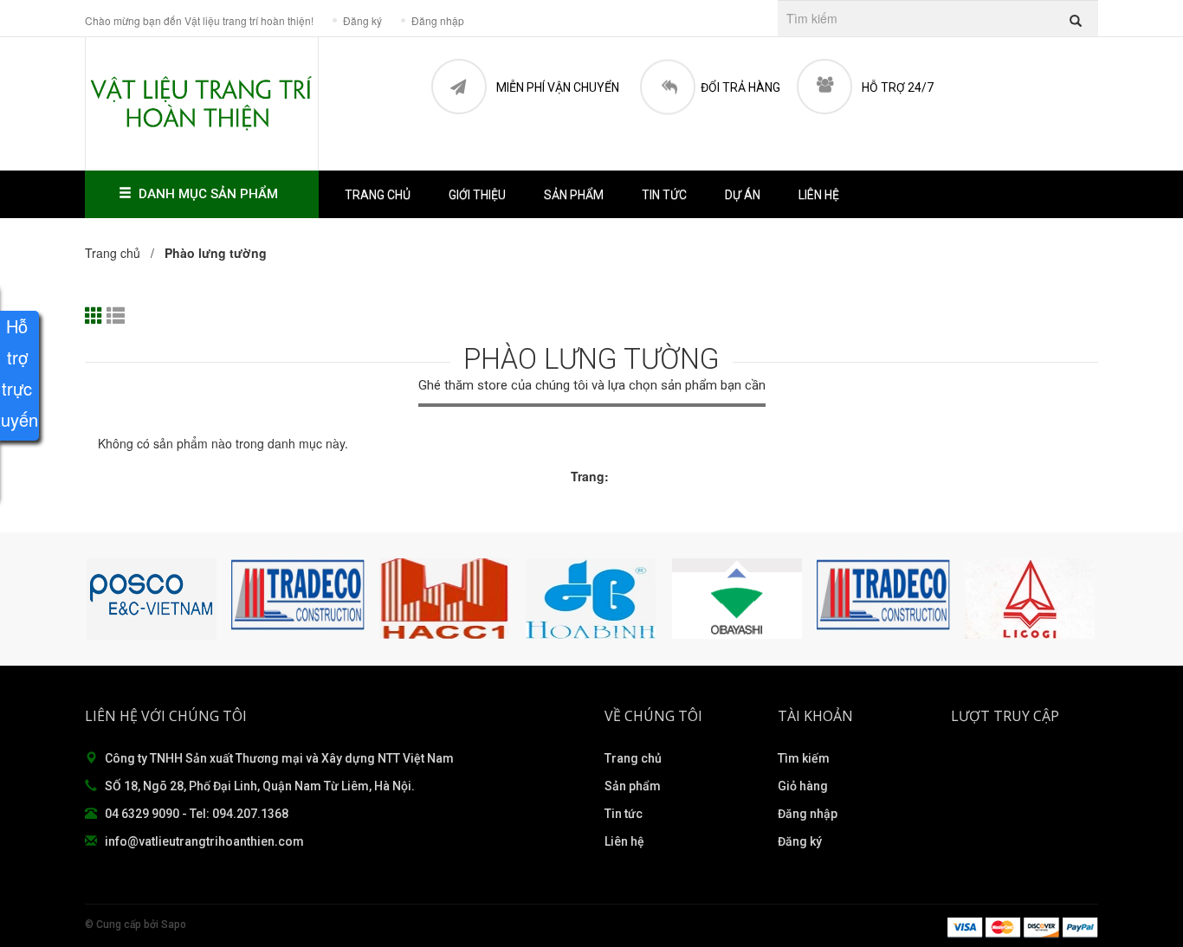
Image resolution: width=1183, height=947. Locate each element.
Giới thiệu (477, 195)
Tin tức (664, 195)
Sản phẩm (574, 195)
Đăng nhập (807, 814)
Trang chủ (377, 195)
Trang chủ (633, 758)
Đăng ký (800, 841)
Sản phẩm (632, 786)
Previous (102, 599)
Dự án (742, 195)
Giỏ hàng (803, 786)
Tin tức (623, 814)
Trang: (590, 476)
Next (1080, 599)
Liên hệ (818, 195)
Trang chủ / (123, 252)
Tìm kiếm (804, 758)
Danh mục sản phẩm (208, 194)
